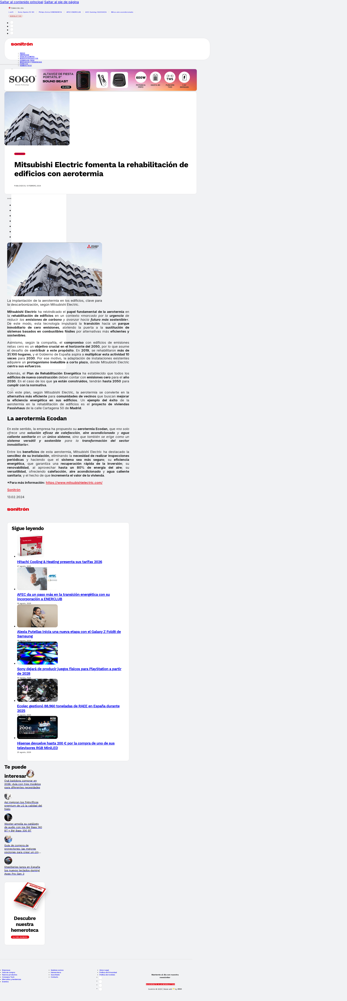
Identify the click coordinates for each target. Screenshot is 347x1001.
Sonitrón (13, 490)
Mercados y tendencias (31, 62)
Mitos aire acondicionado (103, 12)
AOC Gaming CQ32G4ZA (77, 12)
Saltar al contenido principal (21, 2)
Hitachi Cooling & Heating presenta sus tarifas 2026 (59, 562)
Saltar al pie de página (61, 2)
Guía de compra (27, 56)
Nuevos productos (29, 58)
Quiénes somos (57, 970)
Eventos (24, 64)
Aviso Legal (104, 970)
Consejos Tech (8, 977)
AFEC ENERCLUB (54, 12)
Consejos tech (27, 60)
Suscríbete (55, 975)
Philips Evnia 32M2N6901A (31, 12)
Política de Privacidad (108, 972)
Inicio (22, 53)
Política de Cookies (107, 975)
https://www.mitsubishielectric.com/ (74, 483)
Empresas (24, 55)
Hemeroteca (26, 65)
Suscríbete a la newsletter (160, 984)
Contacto (54, 977)
